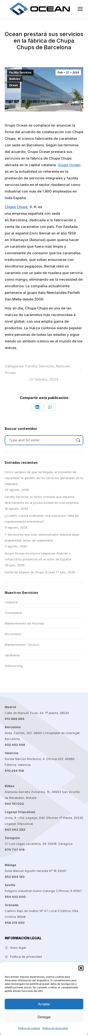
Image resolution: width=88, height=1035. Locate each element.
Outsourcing (14, 666)
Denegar (44, 1017)
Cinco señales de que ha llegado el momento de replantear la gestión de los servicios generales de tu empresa (44, 478)
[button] (81, 968)
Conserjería (13, 613)
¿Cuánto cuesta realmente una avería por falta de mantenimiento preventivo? (42, 518)
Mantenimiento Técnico (22, 644)
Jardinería (12, 655)
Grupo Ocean (69, 165)
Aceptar (44, 1004)
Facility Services (20, 72)
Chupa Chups (16, 207)
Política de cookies (29, 1028)
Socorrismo (13, 634)
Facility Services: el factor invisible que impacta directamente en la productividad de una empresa (42, 500)
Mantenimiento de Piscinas (24, 623)
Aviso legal (18, 947)
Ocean (13, 85)
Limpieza (11, 602)
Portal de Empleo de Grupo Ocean (30, 572)
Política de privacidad (55, 1028)
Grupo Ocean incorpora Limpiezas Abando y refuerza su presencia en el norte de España (38, 556)
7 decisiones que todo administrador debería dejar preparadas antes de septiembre (42, 537)
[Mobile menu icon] (80, 9)
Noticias (14, 79)
